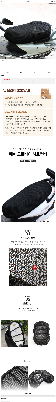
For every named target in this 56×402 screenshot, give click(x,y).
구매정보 (21, 72)
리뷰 (35, 72)
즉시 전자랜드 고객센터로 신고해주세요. (19, 82)
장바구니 (54, 1)
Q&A (49, 72)
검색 (52, 1)
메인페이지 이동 (4, 1)
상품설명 (7, 72)
